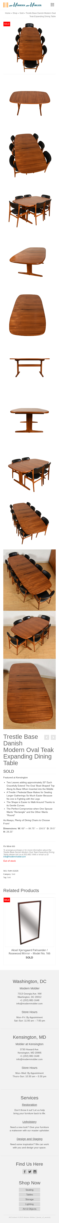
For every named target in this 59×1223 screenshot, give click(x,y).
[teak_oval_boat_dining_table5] (29, 365)
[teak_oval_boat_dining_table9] (29, 523)
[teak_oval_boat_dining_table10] (29, 470)
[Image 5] (29, 580)
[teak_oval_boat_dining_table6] (29, 417)
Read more (29, 962)
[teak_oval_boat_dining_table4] (29, 312)
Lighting (29, 1204)
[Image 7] (29, 693)
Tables (29, 1194)
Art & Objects (29, 1209)
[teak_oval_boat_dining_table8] (29, 207)
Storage (29, 1199)
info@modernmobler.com (14, 856)
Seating (29, 1189)
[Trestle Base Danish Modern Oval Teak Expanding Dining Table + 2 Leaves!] (53, 737)
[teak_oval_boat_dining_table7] (29, 102)
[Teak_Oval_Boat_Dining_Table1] (29, 47)
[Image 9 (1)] (29, 634)
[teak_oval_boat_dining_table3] (29, 260)
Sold (13, 874)
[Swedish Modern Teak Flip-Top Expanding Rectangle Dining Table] (46, 737)
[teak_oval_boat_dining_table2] (29, 154)
